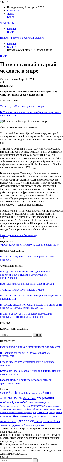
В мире (11, 31)
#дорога (18, 406)
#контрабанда (42, 409)
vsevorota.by (7, 22)
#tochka (14, 392)
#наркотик (27, 413)
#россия (26, 420)
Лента (10, 13)
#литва (4, 412)
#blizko (4, 392)
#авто (47, 392)
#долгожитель (15, 235)
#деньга (37, 403)
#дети (45, 402)
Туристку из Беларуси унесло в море (22, 106)
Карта (10, 16)
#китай (31, 409)
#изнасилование (52, 406)
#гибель (5, 402)
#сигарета (48, 421)
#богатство (29, 398)
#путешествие (38, 416)
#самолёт (38, 422)
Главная (11, 28)
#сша (56, 421)
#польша (20, 416)
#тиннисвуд (30, 235)
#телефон (4, 425)
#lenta (3, 235)
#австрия (37, 393)
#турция (13, 425)
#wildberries (27, 393)
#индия (3, 409)
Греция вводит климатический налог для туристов (30, 346)
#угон (20, 425)
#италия (21, 409)
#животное (38, 406)
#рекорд (14, 421)
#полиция (6, 416)
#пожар (52, 413)
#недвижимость (40, 412)
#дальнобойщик (22, 402)
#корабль (52, 409)
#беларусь (11, 397)
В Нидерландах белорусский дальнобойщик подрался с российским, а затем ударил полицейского (26, 274)
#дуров (26, 406)
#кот (59, 409)
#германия (45, 398)
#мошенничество (15, 413)
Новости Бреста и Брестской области (22, 37)
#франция (38, 425)
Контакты (13, 10)
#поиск (59, 413)
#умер (28, 425)
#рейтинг (5, 421)
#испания (11, 409)
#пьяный (52, 416)
